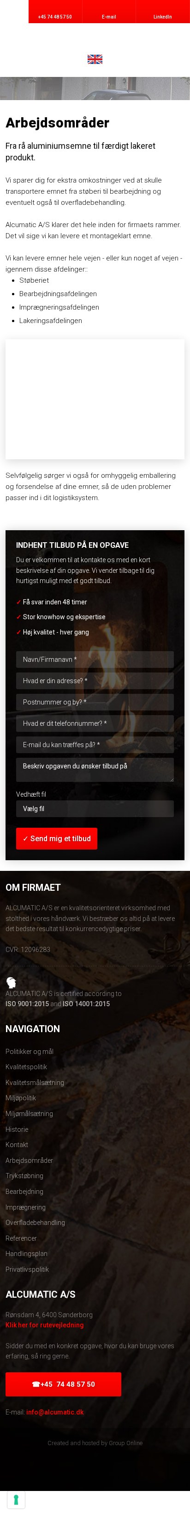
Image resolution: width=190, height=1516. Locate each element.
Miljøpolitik (21, 1098)
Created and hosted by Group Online (95, 1443)
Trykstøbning (24, 1176)
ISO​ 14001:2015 (86, 1004)
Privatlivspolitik (27, 1269)
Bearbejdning (24, 1191)
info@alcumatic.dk (54, 1412)
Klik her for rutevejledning (45, 1325)
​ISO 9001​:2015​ (27, 1004)
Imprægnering (26, 1207)
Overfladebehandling (35, 1222)
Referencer (21, 1238)
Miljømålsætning (29, 1113)
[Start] (95, 39)
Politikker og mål (29, 1051)
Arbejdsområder (29, 1160)
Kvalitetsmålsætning (35, 1082)
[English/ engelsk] (95, 59)
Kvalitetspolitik (26, 1067)
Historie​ (17, 1129)
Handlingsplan (27, 1253)
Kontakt (17, 1144)
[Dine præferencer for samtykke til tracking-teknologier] (16, 1500)
